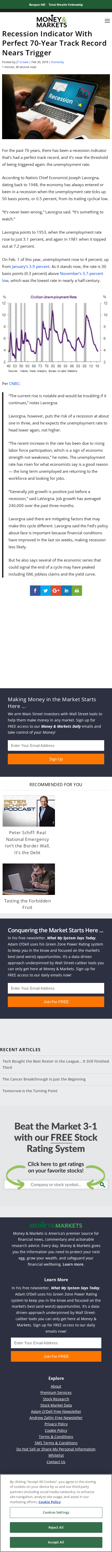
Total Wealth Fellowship (66, 4)
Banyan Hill (37, 4)
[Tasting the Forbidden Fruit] (29, 879)
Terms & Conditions (56, 1436)
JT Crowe (22, 62)
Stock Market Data (56, 1405)
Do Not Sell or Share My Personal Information (56, 1449)
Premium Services (56, 1392)
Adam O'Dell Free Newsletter (56, 1411)
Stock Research (56, 1398)
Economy (57, 62)
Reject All (56, 1527)
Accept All (56, 1542)
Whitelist (56, 1455)
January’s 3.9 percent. (31, 266)
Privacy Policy (56, 1423)
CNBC (14, 383)
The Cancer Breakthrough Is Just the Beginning (44, 1079)
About (56, 1386)
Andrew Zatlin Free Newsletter (56, 1417)
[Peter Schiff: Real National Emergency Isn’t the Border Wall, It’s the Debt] (29, 811)
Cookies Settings (56, 1512)
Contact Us (56, 1461)
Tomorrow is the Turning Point (30, 1090)
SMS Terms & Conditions (56, 1442)
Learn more (73, 1264)
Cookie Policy (56, 1430)
